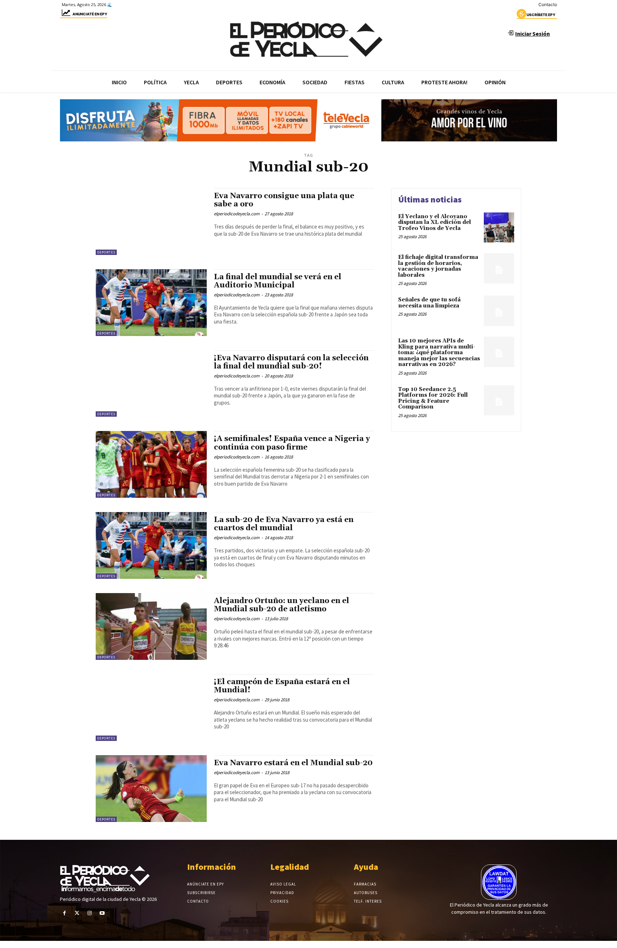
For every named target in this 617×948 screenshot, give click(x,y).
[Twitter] (76, 913)
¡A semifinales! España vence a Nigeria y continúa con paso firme (292, 443)
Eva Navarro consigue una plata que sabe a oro (284, 200)
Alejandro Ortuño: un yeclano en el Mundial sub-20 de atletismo (281, 605)
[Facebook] (64, 913)
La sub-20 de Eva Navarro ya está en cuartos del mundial (283, 524)
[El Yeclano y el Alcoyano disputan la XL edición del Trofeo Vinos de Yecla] (499, 227)
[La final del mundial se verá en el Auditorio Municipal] (151, 302)
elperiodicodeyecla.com (237, 214)
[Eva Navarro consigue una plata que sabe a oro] (151, 221)
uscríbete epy (541, 14)
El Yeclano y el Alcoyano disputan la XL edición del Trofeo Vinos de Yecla (434, 222)
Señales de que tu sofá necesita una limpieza (429, 302)
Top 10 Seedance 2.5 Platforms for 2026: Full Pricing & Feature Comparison (433, 398)
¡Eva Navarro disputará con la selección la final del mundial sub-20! (291, 362)
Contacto (547, 4)
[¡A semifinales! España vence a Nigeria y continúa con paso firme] (151, 464)
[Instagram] (89, 913)
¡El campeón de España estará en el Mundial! (282, 686)
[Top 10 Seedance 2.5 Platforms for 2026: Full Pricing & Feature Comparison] (499, 400)
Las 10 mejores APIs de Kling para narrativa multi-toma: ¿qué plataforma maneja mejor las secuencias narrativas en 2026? (439, 352)
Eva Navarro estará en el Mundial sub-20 (293, 763)
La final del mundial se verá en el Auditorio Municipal (277, 281)
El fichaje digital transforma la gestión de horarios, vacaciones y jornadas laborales (438, 266)
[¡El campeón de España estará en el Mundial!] (151, 707)
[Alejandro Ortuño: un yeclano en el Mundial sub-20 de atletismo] (151, 626)
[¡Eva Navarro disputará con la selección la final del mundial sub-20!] (151, 383)
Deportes (106, 252)
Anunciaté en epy (89, 14)
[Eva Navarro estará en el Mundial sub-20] (151, 788)
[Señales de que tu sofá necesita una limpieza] (499, 311)
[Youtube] (102, 913)
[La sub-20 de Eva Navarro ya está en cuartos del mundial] (151, 545)
